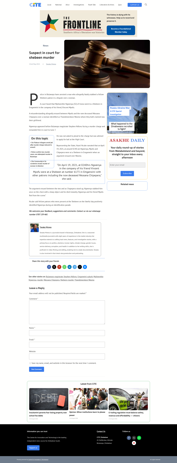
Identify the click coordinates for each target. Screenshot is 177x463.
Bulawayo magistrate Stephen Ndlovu (61, 276)
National (58, 5)
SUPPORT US (134, 5)
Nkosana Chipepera (52, 280)
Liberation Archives (107, 5)
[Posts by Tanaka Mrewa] (34, 230)
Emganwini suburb (85, 276)
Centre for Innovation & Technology (38, 459)
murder (40, 280)
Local (49, 5)
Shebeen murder (67, 280)
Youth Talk (92, 5)
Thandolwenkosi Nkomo (84, 280)
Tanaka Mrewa (51, 64)
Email (32, 339)
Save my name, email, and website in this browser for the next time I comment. (64, 363)
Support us (33, 448)
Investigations (79, 5)
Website (32, 351)
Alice (67, 5)
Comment (33, 298)
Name (32, 328)
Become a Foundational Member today (121, 30)
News (45, 45)
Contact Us (101, 431)
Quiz (120, 5)
